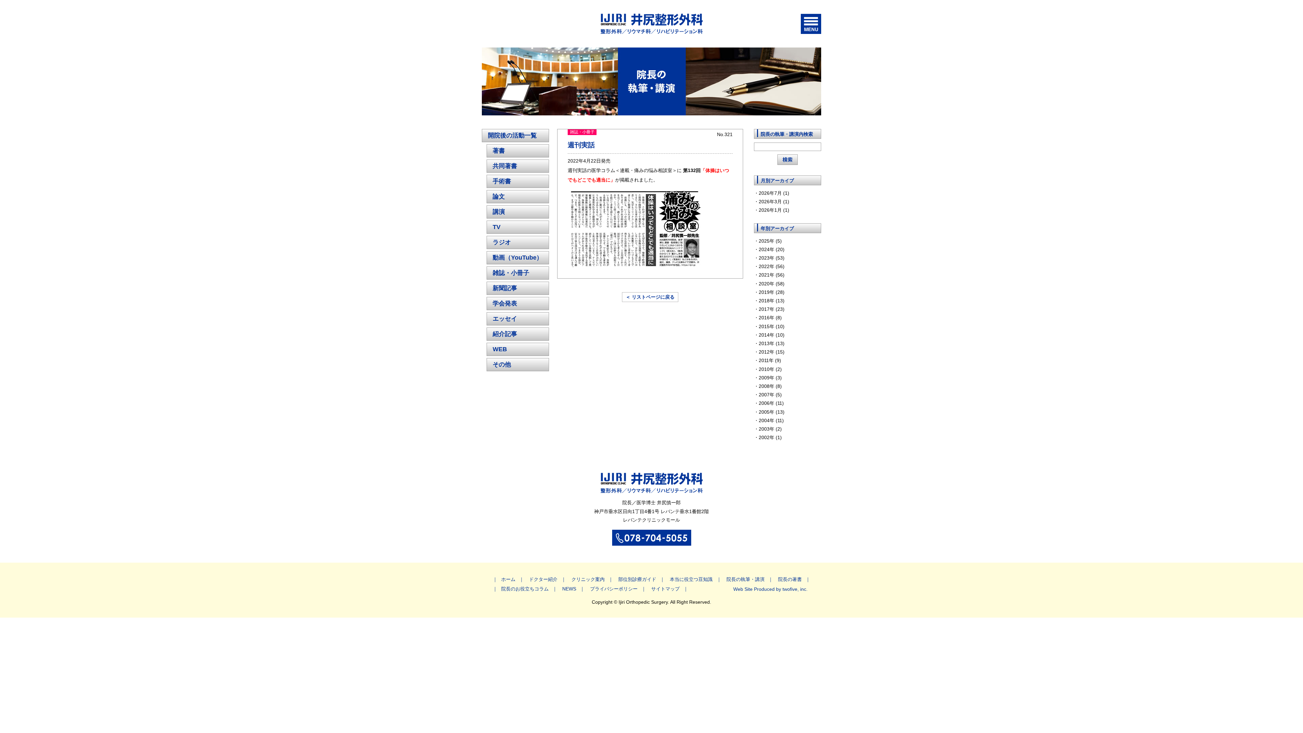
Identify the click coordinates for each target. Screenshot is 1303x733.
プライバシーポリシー (614, 588)
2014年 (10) (772, 335)
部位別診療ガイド (637, 579)
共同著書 (505, 166)
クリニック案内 (588, 579)
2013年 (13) (772, 343)
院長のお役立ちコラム (525, 588)
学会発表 (505, 303)
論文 (499, 196)
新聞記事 (505, 288)
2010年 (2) (770, 369)
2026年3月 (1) (774, 201)
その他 (502, 364)
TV (497, 227)
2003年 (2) (770, 429)
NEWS (569, 588)
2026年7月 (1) (774, 193)
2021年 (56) (772, 275)
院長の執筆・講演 (745, 579)
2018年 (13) (772, 300)
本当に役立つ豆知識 (691, 579)
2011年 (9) (770, 360)
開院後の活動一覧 (512, 135)
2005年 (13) (772, 412)
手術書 (502, 181)
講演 (499, 211)
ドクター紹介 (543, 579)
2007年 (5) (770, 394)
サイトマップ (665, 588)
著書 (499, 150)
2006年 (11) (771, 403)
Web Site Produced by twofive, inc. (770, 589)
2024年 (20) (772, 249)
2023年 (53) (772, 258)
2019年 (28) (772, 292)
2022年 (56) (772, 266)
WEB (500, 349)
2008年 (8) (770, 386)
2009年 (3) (770, 377)
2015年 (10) (772, 326)
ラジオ (502, 242)
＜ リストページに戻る (650, 297)
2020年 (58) (772, 283)
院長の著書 (790, 579)
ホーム (508, 579)
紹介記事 (505, 334)
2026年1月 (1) (774, 210)
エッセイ (505, 318)
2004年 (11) (771, 420)
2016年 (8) (770, 317)
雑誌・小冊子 (511, 272)
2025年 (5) (770, 241)
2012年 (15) (772, 352)
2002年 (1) (770, 437)
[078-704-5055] (651, 542)
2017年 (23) (772, 309)
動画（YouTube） (518, 257)
